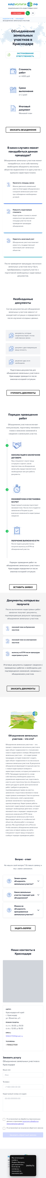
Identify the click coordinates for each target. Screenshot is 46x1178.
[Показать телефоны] (28, 13)
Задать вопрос (23, 928)
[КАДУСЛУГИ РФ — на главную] (23, 4)
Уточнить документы (23, 393)
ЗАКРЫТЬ (30, 1165)
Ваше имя (6, 1070)
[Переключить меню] (33, 13)
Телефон (6, 1082)
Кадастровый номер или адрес (15, 1094)
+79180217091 (12, 1045)
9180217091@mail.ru (14, 1036)
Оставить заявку (23, 587)
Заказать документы (23, 688)
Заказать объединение (23, 129)
